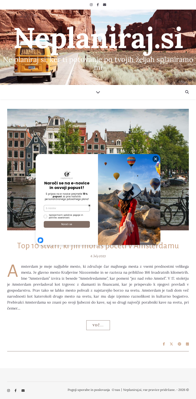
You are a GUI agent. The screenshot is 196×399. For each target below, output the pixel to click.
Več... (98, 325)
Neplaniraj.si (98, 37)
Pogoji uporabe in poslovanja (89, 390)
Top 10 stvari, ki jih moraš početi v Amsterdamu (98, 245)
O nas (116, 390)
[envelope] (104, 5)
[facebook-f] (98, 5)
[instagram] (91, 5)
